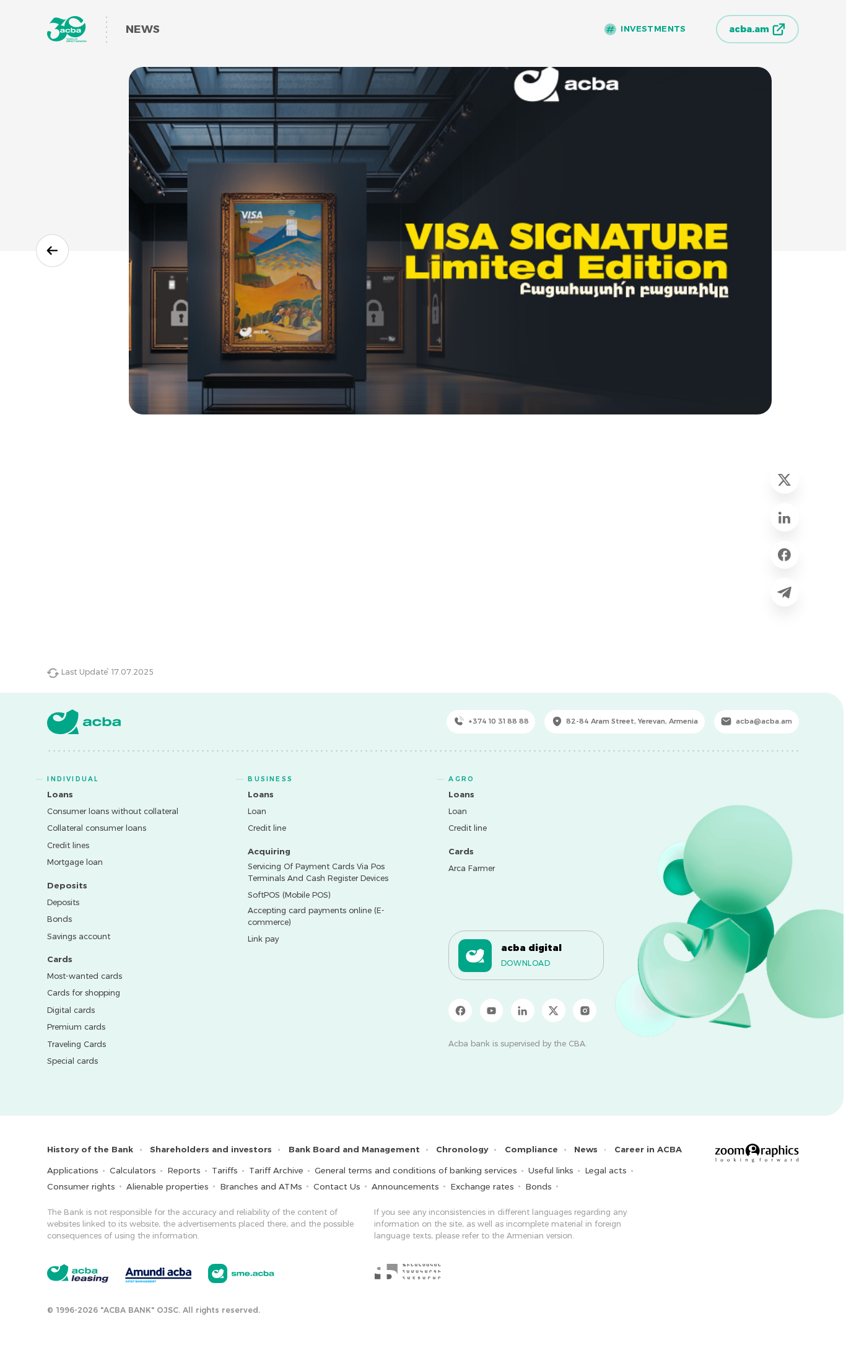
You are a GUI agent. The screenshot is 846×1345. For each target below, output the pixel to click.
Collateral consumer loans (96, 828)
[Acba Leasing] (77, 1273)
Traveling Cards (76, 1044)
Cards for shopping (83, 992)
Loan (257, 811)
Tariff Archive (276, 1170)
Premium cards (76, 1027)
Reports (184, 1170)
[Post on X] (784, 479)
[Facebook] (460, 1010)
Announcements (405, 1186)
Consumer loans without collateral (112, 811)
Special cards (72, 1061)
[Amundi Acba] (158, 1273)
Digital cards (71, 1010)
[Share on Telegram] (784, 592)
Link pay (263, 939)
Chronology (462, 1149)
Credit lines (68, 845)
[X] (553, 1010)
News (586, 1149)
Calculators (133, 1170)
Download (526, 963)
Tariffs (225, 1170)
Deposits (63, 902)
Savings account (78, 936)
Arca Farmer (471, 868)
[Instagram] (584, 1010)
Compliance (531, 1149)
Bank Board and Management (354, 1149)
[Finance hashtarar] (407, 1271)
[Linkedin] (522, 1010)
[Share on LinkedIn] (784, 517)
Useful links (550, 1170)
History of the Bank (90, 1149)
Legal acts (606, 1170)
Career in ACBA (648, 1149)
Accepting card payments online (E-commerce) (316, 916)
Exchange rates (482, 1186)
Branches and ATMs (261, 1186)
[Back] (52, 250)
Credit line (267, 828)
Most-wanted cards (84, 976)
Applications (72, 1170)
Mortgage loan (75, 862)
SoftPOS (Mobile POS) (289, 895)
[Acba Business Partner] (241, 1273)
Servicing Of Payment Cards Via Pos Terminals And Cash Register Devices (318, 872)
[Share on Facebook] (784, 555)
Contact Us (336, 1186)
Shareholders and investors (211, 1149)
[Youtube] (492, 1010)
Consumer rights (81, 1186)
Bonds (59, 919)
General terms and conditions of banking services (416, 1170)
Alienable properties (167, 1186)
